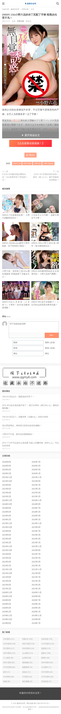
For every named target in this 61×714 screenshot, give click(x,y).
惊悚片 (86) (45, 658)
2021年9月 (36, 573)
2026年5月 (36, 466)
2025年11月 (37, 477)
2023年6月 (6, 535)
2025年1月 (36, 496)
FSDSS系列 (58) (47, 677)
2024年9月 (36, 504)
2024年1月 (36, 519)
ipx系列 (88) (26, 658)
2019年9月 (36, 619)
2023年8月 (6, 531)
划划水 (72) (26, 672)
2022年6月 (6, 558)
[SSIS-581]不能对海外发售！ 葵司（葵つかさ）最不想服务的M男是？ (46, 177)
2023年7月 (36, 531)
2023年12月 (7, 523)
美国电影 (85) (27, 663)
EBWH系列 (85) (47, 663)
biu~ (52, 335)
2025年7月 (36, 485)
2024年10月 (7, 504)
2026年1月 (36, 473)
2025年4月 (6, 493)
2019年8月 (6, 623)
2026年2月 (6, 473)
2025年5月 (36, 489)
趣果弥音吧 (30, 3)
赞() (32, 155)
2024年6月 (6, 512)
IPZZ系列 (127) (8, 648)
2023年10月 (7, 527)
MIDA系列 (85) (9, 663)
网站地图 (30, 703)
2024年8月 (6, 508)
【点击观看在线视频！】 (30, 143)
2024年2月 (6, 519)
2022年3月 (36, 562)
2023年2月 (6, 543)
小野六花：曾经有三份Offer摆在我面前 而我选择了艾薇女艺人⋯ (16, 274)
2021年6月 (6, 581)
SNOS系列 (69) (46, 672)
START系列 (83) (9, 667)
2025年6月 (6, 489)
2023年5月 (36, 535)
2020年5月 (36, 604)
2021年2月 (6, 589)
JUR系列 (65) (27, 677)
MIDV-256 (17, 164)
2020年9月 (36, 596)
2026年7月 (36, 462)
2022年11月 (37, 546)
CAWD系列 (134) (47, 644)
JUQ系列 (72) (46, 667)
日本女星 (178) (46, 639)
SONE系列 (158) (9, 644)
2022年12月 (7, 546)
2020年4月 (6, 608)
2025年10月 (7, 481)
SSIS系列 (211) (8, 639)
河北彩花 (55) (46, 681)
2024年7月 (36, 508)
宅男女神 (25, 9)
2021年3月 (36, 585)
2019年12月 (7, 615)
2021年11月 (37, 569)
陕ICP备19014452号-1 (42, 703)
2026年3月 (36, 470)
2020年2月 (6, 612)
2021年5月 (36, 581)
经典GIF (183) (27, 639)
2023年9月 (36, 527)
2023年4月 (6, 539)
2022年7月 (36, 554)
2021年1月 (36, 589)
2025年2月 (6, 496)
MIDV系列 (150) (28, 644)
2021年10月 (7, 573)
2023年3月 (36, 539)
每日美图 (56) (27, 681)
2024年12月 (7, 500)
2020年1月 (36, 612)
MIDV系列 (27, 164)
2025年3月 (36, 493)
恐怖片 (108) (46, 653)
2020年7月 (36, 600)
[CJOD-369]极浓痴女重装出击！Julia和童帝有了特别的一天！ (15, 177)
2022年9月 (36, 550)
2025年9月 (36, 481)
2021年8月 (6, 577)
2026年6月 (6, 466)
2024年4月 (6, 516)
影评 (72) (6, 672)
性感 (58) (6, 681)
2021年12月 (7, 569)
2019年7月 (36, 623)
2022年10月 (7, 550)
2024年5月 (36, 512)
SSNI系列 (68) (8, 677)
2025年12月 (7, 477)
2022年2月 (6, 566)
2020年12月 (7, 592)
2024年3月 (36, 516)
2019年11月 (37, 615)
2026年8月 (6, 462)
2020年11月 (37, 592)
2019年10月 (7, 619)
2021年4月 (6, 585)
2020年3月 (36, 608)
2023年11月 (37, 523)
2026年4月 (6, 470)
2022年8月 (6, 554)
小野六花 (37, 164)
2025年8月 (6, 485)
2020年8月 (6, 600)
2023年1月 (36, 543)
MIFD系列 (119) (9, 653)
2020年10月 (7, 596)
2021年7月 (36, 577)
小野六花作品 (48, 164)
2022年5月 (36, 558)
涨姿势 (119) (46, 648)
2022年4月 (6, 562)
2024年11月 (37, 500)
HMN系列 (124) (28, 648)
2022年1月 (36, 566)
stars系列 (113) (27, 653)
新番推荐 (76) (27, 667)
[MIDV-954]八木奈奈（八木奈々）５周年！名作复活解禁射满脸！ (16, 305)
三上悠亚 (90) (8, 658)
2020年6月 (6, 604)
